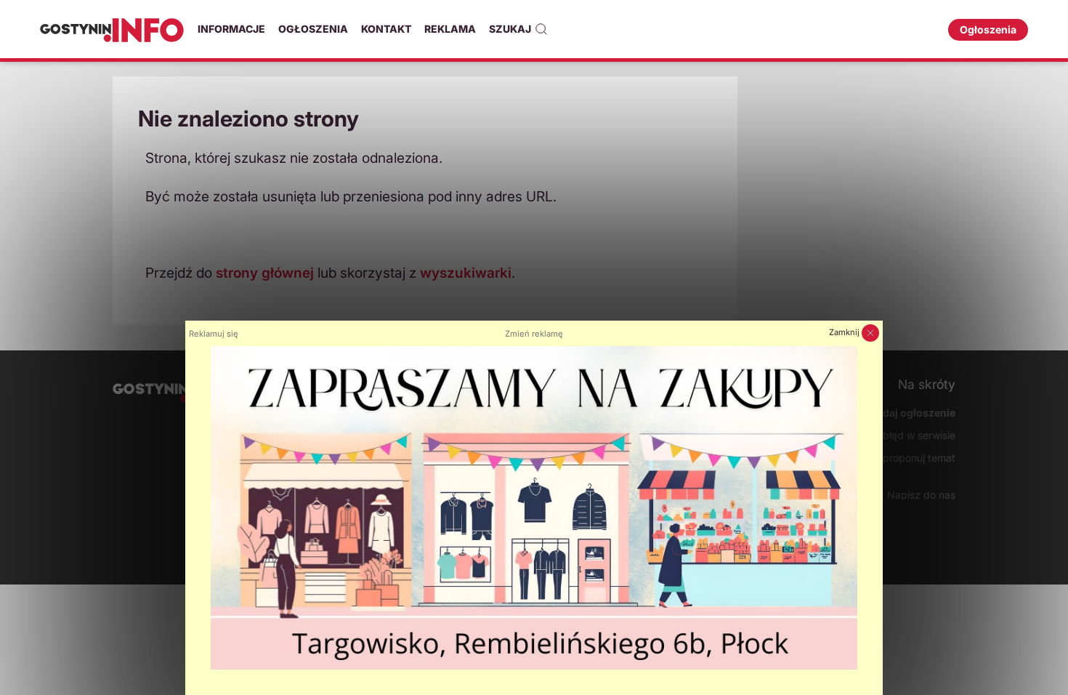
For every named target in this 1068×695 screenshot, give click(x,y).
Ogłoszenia (313, 29)
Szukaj (510, 29)
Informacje (231, 29)
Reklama (450, 29)
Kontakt (386, 29)
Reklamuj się (213, 334)
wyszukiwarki (465, 272)
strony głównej (265, 272)
